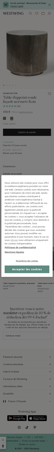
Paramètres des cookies (27, 261)
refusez (14, 240)
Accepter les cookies (27, 269)
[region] (27, 226)
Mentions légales (14, 251)
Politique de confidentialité (20, 247)
